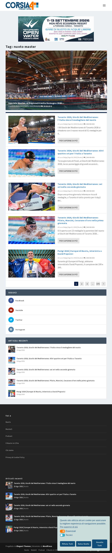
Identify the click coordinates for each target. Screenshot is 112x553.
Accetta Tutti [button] (99, 544)
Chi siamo (10, 450)
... (92, 283)
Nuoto (80, 124)
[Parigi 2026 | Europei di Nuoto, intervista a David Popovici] (31, 263)
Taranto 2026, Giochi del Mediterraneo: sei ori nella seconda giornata (80, 185)
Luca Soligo (63, 124)
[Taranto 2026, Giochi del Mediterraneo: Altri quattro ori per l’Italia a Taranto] (31, 163)
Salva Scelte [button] (83, 544)
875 (98, 283)
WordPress (47, 546)
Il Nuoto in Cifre (12, 443)
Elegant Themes (24, 546)
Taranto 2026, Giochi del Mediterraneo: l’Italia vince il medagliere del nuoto (78, 118)
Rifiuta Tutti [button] (67, 544)
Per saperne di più (68, 140)
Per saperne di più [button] (69, 527)
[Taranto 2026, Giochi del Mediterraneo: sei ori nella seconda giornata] (31, 196)
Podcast (9, 436)
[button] (62, 531)
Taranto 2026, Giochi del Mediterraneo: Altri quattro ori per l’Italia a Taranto (81, 152)
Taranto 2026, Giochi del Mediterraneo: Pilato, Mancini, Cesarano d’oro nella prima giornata (81, 220)
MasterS (36, 106)
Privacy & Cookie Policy (15, 457)
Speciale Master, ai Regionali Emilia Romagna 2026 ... (36, 103)
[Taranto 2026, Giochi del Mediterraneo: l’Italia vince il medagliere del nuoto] (31, 130)
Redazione (19, 106)
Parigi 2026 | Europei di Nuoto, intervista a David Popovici (41, 391)
